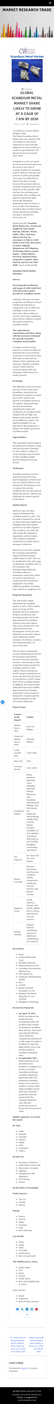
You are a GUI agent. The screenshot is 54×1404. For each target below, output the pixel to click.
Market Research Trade (27, 9)
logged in (25, 1368)
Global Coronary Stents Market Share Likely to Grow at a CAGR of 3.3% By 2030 (35, 1344)
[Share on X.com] (22, 1309)
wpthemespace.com (27, 1400)
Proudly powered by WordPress (26, 1394)
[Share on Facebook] (17, 1309)
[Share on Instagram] (32, 1309)
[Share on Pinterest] (37, 1309)
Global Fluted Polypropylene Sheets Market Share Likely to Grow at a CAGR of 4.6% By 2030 (18, 1344)
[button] (50, 3)
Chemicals (28, 89)
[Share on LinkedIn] (27, 1309)
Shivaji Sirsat (35, 124)
